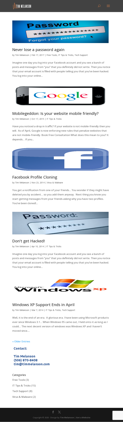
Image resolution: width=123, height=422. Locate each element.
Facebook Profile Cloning (34, 177)
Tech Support (81, 55)
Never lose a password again (38, 49)
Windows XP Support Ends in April (43, 304)
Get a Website (83, 417)
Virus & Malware (55, 182)
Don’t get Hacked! (28, 241)
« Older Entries (21, 341)
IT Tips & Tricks (65, 55)
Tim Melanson (22, 55)
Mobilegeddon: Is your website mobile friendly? (55, 113)
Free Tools (51, 55)
